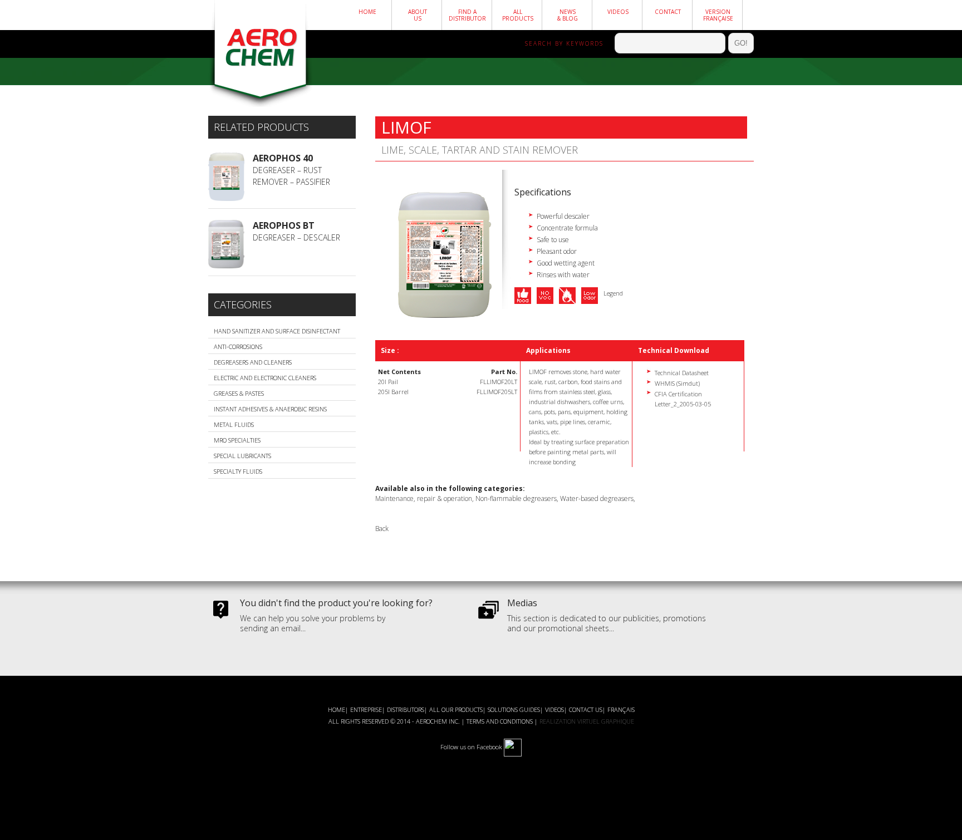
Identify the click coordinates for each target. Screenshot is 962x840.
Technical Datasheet (682, 373)
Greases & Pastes (239, 393)
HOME (367, 12)
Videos (618, 12)
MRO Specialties (237, 440)
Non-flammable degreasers (516, 498)
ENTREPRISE (366, 709)
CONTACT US (585, 709)
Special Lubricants (242, 455)
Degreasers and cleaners (253, 362)
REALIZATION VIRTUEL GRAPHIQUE (586, 721)
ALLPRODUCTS (517, 15)
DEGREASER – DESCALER (296, 231)
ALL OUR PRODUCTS (456, 709)
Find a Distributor (467, 15)
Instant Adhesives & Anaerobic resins (270, 409)
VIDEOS (554, 709)
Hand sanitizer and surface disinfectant (277, 331)
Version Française (718, 15)
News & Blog (567, 15)
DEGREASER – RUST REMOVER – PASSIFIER (291, 170)
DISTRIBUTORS (405, 709)
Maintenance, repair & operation (423, 498)
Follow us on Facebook (471, 747)
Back (382, 528)
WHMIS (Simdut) (677, 383)
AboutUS (417, 15)
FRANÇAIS (621, 709)
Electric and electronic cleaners (265, 378)
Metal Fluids (234, 424)
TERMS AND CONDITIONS (500, 721)
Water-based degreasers (597, 498)
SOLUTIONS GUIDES (514, 709)
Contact (668, 12)
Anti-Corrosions (238, 346)
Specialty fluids (238, 471)
